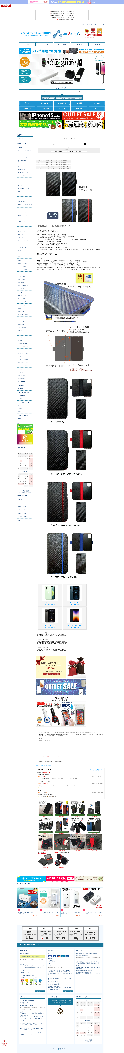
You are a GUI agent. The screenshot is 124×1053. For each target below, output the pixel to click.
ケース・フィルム (49, 160)
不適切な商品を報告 (59, 761)
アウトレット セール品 (50, 166)
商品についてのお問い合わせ (46, 761)
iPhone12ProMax (64, 160)
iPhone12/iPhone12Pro (65, 164)
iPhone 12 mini (65, 166)
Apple (57, 160)
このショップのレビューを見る (97, 770)
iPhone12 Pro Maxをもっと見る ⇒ (50, 626)
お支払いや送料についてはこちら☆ (43, 765)
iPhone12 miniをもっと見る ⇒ (50, 603)
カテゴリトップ (40, 160)
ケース (59, 166)
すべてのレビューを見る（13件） (96, 769)
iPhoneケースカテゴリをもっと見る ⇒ (74, 626)
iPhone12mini (63, 162)
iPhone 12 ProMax (66, 168)
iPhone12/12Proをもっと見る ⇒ (75, 603)
